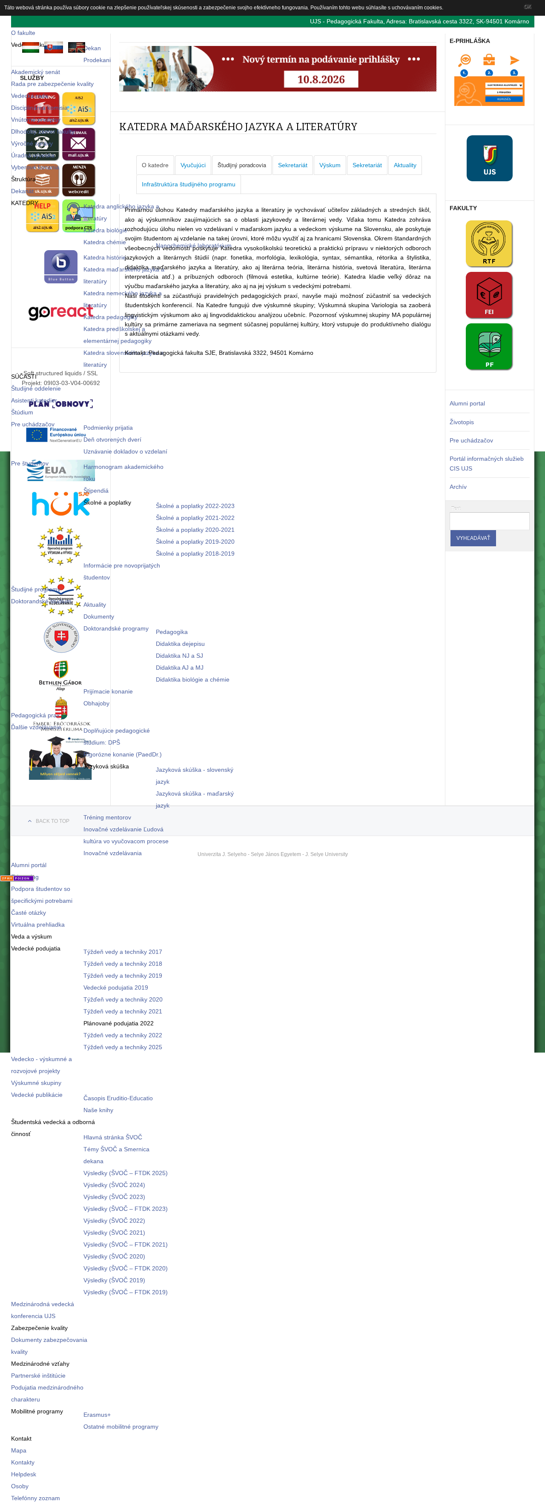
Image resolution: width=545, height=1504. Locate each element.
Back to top (52, 821)
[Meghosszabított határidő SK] (277, 89)
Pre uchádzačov (471, 440)
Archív (458, 486)
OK (527, 6)
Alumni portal (467, 403)
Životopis (462, 422)
